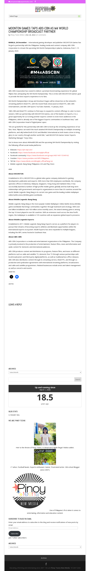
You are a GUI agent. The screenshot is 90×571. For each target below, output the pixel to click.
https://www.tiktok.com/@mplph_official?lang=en (34, 161)
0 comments (41, 35)
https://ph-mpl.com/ (24, 150)
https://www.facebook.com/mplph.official (33, 152)
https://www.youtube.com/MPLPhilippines (33, 158)
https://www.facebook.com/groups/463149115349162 (48, 155)
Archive (44, 558)
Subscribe (14, 533)
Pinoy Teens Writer (17, 35)
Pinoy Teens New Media (60, 568)
